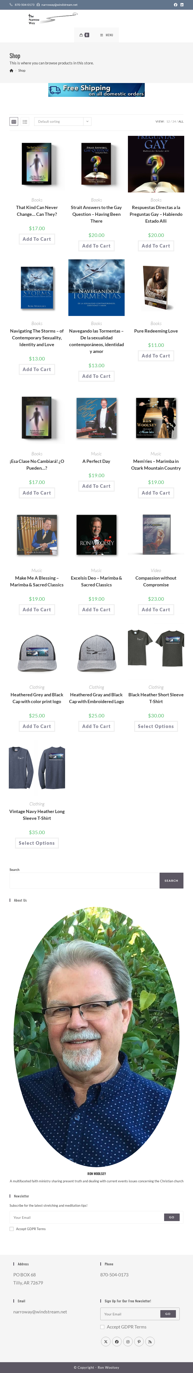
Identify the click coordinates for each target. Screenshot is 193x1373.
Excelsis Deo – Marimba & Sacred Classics (96, 581)
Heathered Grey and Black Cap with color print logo (37, 698)
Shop (21, 70)
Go (171, 1217)
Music (96, 453)
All (180, 121)
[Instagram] (128, 1341)
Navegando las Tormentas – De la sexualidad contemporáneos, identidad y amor (96, 341)
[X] (106, 1341)
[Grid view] (14, 121)
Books (36, 200)
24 (174, 121)
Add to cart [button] (37, 239)
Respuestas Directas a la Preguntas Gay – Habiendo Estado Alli (156, 214)
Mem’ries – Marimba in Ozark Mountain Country (156, 464)
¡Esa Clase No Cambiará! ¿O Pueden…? (37, 464)
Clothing (36, 687)
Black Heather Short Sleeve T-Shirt (156, 698)
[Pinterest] (139, 1341)
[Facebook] (117, 1341)
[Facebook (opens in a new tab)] (175, 4)
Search (14, 870)
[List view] (25, 121)
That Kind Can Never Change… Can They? (37, 211)
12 (168, 121)
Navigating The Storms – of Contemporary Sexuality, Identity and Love (37, 337)
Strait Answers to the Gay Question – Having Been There (96, 214)
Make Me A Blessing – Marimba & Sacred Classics (37, 581)
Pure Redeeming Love (156, 331)
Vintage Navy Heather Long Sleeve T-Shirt (37, 815)
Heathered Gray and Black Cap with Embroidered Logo (96, 698)
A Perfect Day (96, 461)
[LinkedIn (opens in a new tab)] (181, 4)
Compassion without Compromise (155, 581)
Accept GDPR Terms (31, 1229)
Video (156, 570)
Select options (156, 726)
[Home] (11, 70)
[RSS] (150, 1341)
